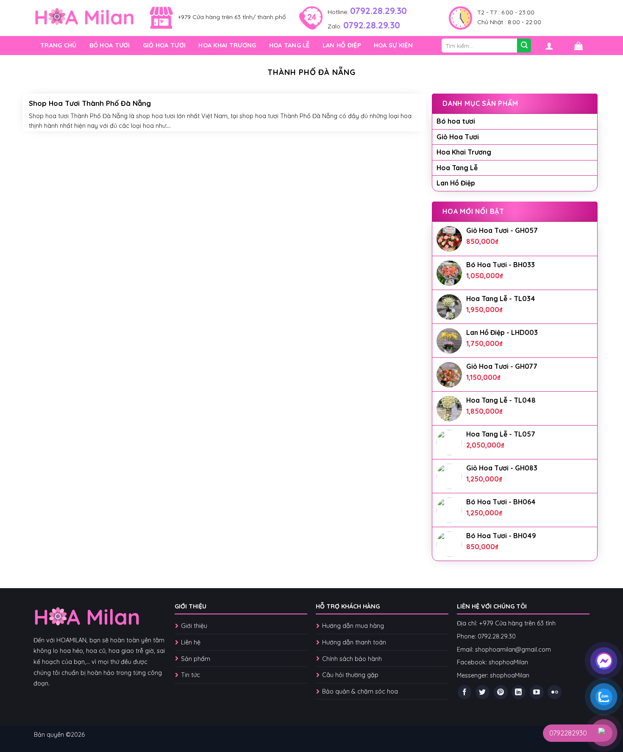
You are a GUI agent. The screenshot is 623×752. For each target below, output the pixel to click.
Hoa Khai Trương (227, 45)
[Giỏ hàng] (578, 45)
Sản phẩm (195, 659)
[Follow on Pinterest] (501, 692)
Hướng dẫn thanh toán (354, 642)
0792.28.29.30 (378, 10)
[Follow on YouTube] (537, 692)
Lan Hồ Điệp (342, 45)
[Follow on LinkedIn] (519, 692)
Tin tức (190, 675)
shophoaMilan (508, 662)
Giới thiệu (194, 626)
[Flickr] (555, 692)
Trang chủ (58, 45)
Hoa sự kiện (393, 45)
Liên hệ (190, 642)
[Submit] (524, 46)
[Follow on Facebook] (465, 692)
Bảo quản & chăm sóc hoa (360, 691)
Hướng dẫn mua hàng (354, 626)
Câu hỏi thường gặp (350, 675)
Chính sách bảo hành (352, 659)
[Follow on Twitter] (483, 692)
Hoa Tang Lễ (289, 45)
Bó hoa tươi (109, 45)
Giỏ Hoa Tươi (164, 45)
